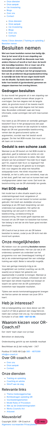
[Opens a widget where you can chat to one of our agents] (41, 422)
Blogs (9, 10)
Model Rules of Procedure (18, 403)
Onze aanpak (13, 4)
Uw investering (13, 7)
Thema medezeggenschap (19, 394)
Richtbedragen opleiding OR (19, 397)
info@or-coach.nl (9, 354)
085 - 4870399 (33, 351)
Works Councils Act (16, 408)
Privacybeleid (30, 424)
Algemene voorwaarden (13, 424)
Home (4, 40)
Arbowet (11, 411)
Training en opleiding (33, 40)
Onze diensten (13, 1)
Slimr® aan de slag (15, 384)
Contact (10, 16)
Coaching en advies (16, 381)
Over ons (11, 13)
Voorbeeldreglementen (17, 400)
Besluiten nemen (9, 43)
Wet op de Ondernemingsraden (21, 405)
